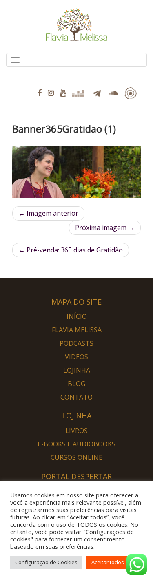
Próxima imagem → (105, 227)
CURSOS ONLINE (76, 457)
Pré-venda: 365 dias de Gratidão (70, 249)
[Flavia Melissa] (12, 77)
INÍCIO (77, 316)
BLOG (76, 383)
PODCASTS (76, 343)
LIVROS (76, 430)
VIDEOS (76, 356)
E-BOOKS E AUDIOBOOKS (76, 444)
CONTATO (76, 397)
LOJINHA (76, 370)
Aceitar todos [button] (107, 562)
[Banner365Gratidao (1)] (76, 172)
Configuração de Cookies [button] (46, 562)
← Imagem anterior (48, 213)
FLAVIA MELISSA (77, 329)
